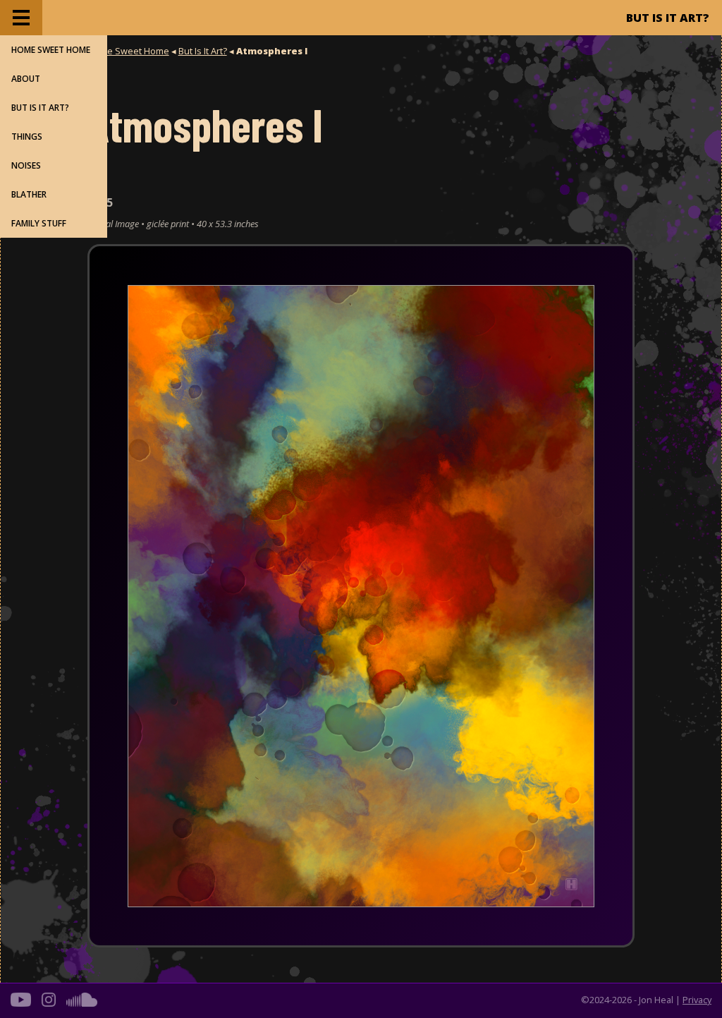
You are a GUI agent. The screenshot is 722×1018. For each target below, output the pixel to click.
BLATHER (29, 194)
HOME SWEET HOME (50, 50)
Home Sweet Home (128, 50)
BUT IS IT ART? (40, 108)
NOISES (26, 165)
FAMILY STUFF (38, 223)
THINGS (26, 137)
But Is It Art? (202, 50)
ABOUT (25, 79)
